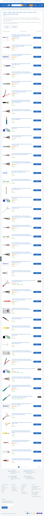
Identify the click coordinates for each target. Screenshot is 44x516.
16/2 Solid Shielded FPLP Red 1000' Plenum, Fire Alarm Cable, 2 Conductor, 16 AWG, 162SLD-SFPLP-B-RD (22, 299)
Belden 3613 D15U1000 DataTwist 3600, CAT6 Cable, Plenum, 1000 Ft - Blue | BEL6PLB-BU (21, 404)
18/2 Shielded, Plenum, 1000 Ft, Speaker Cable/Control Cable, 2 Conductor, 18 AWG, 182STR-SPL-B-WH (22, 46)
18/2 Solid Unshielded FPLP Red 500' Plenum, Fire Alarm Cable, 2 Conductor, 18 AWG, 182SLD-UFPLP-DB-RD (22, 91)
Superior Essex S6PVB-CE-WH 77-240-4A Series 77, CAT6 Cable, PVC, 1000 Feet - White (22, 208)
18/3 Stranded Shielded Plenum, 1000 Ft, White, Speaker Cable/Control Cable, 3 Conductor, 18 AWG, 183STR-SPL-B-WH (22, 351)
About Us (3, 486)
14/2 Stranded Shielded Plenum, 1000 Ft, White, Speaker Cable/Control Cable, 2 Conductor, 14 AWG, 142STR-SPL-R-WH (22, 226)
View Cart (13, 486)
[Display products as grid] (40, 31)
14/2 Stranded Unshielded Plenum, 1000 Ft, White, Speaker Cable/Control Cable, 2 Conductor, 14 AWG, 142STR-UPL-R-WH (22, 360)
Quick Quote (31, 5)
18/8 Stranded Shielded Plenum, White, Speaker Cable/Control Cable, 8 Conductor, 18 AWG (22, 136)
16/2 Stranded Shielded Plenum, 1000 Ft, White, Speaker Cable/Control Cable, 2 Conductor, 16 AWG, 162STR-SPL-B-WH (22, 72)
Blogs (2, 492)
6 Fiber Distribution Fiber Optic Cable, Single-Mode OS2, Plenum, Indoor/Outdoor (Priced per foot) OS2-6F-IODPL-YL (21, 326)
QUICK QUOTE (23, 486)
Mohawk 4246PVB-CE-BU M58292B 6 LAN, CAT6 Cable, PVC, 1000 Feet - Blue (21, 128)
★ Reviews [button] (0, 259)
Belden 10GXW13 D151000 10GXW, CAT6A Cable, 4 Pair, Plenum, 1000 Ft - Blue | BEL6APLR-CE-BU (21, 172)
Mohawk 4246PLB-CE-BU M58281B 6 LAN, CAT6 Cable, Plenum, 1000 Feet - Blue (22, 198)
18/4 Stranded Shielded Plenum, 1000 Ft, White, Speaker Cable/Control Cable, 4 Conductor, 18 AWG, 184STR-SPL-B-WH (22, 217)
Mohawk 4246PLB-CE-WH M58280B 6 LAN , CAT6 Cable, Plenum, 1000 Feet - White (21, 343)
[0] (41, 5)
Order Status (14, 489)
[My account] (39, 5)
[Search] (22, 5)
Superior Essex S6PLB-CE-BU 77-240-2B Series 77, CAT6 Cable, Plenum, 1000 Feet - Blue (22, 82)
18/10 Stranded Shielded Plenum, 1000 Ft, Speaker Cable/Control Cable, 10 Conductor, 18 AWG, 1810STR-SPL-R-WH (21, 309)
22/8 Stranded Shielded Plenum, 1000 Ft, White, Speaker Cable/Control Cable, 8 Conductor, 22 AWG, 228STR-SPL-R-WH (22, 162)
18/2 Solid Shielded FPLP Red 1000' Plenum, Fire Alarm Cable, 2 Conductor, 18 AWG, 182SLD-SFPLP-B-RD (22, 414)
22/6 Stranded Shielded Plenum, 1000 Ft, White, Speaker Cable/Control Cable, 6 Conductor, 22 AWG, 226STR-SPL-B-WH (22, 253)
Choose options (37, 137)
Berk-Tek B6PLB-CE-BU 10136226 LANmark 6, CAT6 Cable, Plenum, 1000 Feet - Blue (21, 64)
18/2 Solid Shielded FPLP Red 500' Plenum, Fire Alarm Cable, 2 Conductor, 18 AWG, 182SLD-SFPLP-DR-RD (23, 281)
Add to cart (37, 37)
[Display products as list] (39, 31)
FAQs (22, 490)
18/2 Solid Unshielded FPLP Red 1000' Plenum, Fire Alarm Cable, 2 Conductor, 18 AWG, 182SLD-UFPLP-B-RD (21, 441)
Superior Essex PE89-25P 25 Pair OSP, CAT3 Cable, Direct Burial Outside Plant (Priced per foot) (22, 318)
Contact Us (3, 489)
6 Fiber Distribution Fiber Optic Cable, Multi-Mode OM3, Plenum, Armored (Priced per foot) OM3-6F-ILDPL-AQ (22, 397)
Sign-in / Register (14, 487)
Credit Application (15, 490)
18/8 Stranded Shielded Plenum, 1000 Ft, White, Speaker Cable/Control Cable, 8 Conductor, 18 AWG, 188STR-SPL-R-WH (22, 110)
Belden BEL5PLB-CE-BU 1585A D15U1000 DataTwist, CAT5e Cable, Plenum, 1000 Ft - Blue (21, 262)
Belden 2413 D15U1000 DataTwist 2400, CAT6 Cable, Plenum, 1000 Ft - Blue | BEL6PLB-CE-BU (21, 55)
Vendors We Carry (5, 487)
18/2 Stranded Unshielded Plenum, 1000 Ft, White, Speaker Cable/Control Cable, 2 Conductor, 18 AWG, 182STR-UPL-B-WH (22, 459)
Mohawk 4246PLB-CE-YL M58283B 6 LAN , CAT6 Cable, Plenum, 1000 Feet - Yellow (22, 423)
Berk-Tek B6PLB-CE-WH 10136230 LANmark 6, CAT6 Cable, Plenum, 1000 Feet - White (21, 189)
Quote (39, 281)
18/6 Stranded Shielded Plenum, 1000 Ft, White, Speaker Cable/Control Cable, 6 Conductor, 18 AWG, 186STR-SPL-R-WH (22, 290)
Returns (22, 489)
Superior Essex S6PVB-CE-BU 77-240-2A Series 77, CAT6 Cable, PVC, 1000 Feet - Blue (22, 145)
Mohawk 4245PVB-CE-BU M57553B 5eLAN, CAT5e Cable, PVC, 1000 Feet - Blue (23, 369)
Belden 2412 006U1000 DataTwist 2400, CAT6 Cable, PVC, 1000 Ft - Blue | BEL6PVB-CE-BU (22, 119)
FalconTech (8, 513)
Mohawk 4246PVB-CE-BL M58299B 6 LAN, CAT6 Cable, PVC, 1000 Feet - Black (21, 335)
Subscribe (4, 507)
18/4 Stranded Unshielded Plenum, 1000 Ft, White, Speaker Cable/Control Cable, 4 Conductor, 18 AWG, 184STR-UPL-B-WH (22, 450)
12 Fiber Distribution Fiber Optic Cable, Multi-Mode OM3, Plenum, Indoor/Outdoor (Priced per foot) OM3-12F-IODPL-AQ (22, 235)
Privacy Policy (23, 492)
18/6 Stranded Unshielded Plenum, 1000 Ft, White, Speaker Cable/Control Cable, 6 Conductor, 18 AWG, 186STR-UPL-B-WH (22, 378)
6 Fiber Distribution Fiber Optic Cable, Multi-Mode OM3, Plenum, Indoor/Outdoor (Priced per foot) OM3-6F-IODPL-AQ (22, 180)
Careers (3, 490)
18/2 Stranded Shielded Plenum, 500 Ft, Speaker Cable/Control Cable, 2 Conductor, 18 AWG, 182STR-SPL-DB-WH (22, 154)
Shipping (22, 487)
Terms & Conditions (24, 493)
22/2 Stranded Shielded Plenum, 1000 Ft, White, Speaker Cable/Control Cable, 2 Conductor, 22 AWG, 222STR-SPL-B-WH (22, 243)
